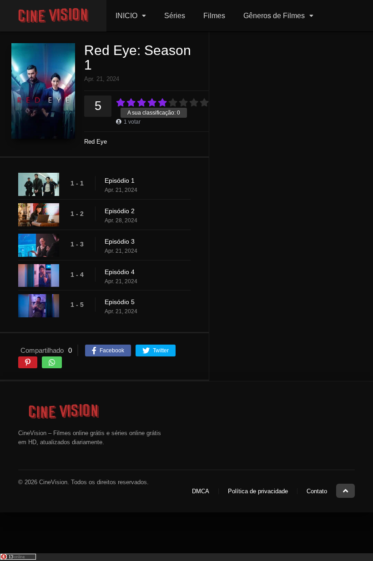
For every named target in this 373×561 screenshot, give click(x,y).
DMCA (200, 491)
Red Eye (95, 142)
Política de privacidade (258, 491)
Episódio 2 (120, 211)
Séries (174, 16)
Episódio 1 (120, 180)
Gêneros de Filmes (274, 16)
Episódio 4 (120, 271)
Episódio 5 (120, 302)
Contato (317, 491)
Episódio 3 (120, 241)
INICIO (126, 16)
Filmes (214, 16)
